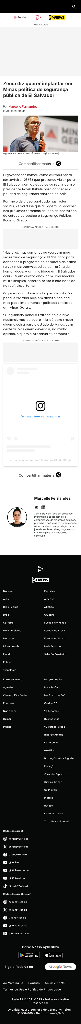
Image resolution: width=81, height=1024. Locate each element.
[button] (74, 6)
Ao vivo (22, 17)
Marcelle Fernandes (23, 106)
